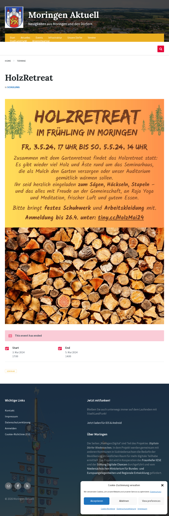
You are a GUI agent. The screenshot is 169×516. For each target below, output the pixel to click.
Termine (21, 60)
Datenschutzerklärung (126, 508)
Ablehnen (124, 500)
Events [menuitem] (39, 37)
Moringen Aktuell (63, 14)
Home (8, 60)
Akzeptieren (96, 500)
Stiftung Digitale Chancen (112, 464)
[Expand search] (160, 49)
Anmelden (11, 428)
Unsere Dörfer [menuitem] (74, 37)
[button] (162, 485)
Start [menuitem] (12, 37)
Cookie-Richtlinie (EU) (17, 434)
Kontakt (10, 410)
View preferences (151, 500)
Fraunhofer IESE (151, 460)
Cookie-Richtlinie (108, 508)
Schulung (13, 87)
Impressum (142, 508)
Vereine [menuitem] (92, 37)
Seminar (11, 371)
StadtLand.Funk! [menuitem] (18, 40)
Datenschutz (155, 491)
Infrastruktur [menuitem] (55, 37)
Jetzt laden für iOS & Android (104, 423)
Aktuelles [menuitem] (25, 37)
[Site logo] (14, 27)
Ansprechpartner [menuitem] (41, 40)
